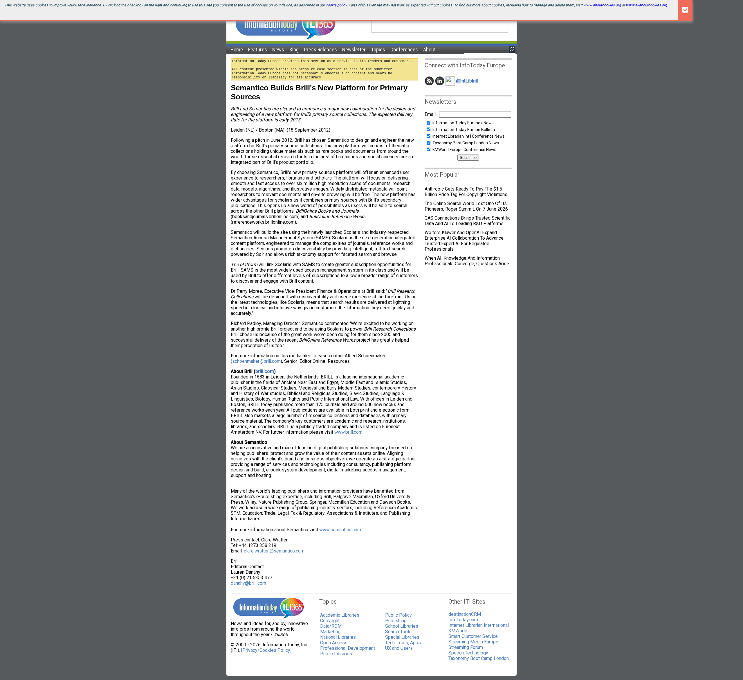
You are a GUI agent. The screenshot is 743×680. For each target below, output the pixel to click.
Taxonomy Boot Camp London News (465, 143)
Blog (294, 49)
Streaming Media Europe (473, 642)
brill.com (264, 371)
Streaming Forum (465, 647)
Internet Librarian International (478, 625)
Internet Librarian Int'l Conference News (468, 136)
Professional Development (347, 648)
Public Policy (398, 615)
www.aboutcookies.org (602, 5)
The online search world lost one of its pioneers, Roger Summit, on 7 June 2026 (466, 206)
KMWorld (457, 631)
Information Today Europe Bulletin (463, 129)
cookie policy (336, 5)
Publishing (396, 620)
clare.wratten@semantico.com (274, 551)
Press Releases (320, 49)
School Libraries (401, 626)
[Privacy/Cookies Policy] (266, 650)
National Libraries (338, 637)
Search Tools (398, 631)
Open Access (333, 642)
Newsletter (354, 49)
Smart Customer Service (473, 636)
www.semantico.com (340, 529)
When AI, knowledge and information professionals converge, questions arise (467, 260)
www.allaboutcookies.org (646, 5)
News (278, 49)
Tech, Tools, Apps (403, 642)
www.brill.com (348, 432)
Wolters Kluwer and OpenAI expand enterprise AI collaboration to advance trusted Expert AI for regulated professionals (464, 241)
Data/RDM (331, 626)
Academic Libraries (339, 615)
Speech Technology (468, 653)
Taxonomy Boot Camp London (478, 658)
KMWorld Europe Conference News (464, 149)
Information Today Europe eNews (463, 123)
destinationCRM (464, 614)
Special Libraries (402, 637)
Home (236, 49)
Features (257, 49)
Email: (431, 114)
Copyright (330, 620)
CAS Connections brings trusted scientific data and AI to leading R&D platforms (468, 220)
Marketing (330, 631)
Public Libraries (336, 653)
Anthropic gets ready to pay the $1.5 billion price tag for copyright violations (466, 191)
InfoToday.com (463, 619)
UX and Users (399, 648)
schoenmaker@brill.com (256, 361)
